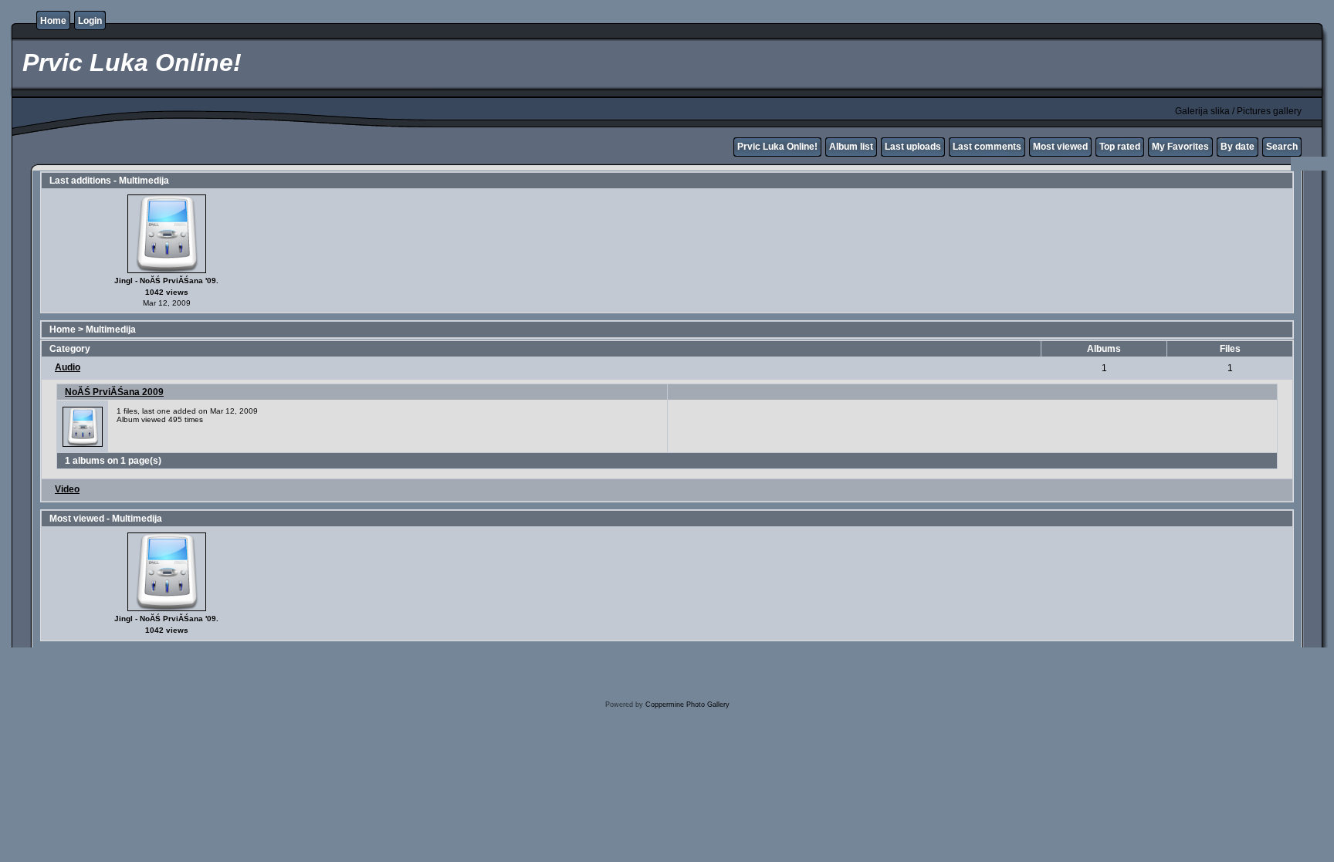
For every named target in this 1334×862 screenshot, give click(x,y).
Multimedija (111, 329)
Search (1282, 146)
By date (1237, 146)
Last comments (987, 146)
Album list (851, 146)
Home (53, 20)
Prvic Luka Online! (777, 146)
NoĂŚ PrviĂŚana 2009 (114, 392)
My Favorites (1180, 146)
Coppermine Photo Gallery (687, 704)
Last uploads (913, 146)
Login (90, 20)
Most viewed (1060, 146)
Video (67, 489)
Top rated (1119, 146)
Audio (67, 367)
